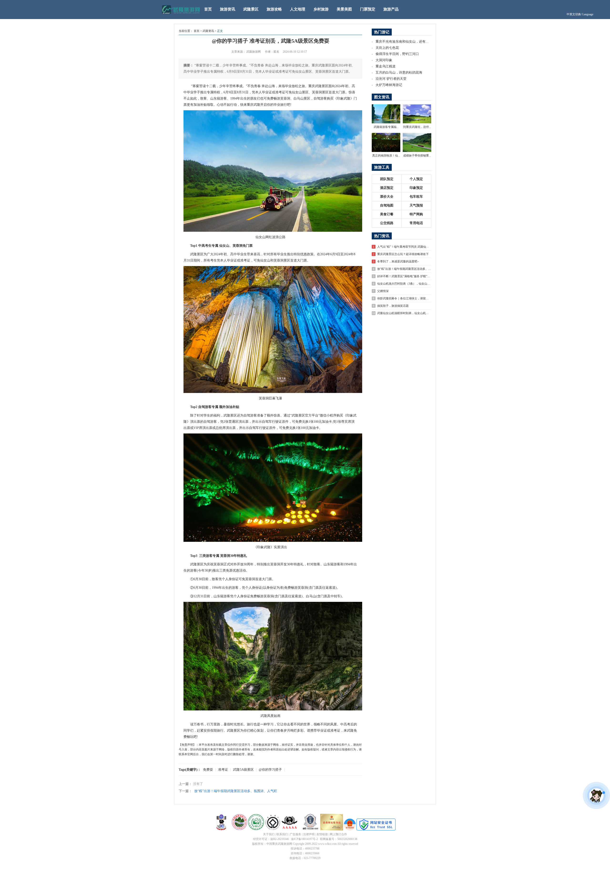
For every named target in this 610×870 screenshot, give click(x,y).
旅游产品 (391, 9)
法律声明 (309, 834)
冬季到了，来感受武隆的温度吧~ (398, 261)
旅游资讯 (227, 9)
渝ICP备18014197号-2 (304, 839)
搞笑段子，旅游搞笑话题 (393, 305)
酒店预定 (386, 188)
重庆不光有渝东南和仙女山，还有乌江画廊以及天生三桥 (417, 41)
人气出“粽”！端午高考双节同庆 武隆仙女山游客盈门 (410, 246)
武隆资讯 (208, 31)
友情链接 (322, 834)
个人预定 (416, 179)
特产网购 (416, 214)
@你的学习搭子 (270, 769)
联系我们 (282, 834)
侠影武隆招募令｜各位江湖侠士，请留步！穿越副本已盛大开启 (417, 298)
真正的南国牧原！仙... (386, 155)
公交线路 (386, 223)
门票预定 (367, 9)
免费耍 (208, 769)
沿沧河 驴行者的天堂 (391, 78)
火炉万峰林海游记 (389, 85)
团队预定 (386, 179)
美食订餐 (386, 214)
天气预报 (416, 205)
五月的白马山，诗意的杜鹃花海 (399, 72)
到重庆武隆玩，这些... (417, 127)
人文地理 (297, 9)
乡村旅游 (321, 9)
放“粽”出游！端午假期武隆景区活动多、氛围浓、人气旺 (235, 791)
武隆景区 (251, 9)
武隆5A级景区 (243, 769)
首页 (208, 9)
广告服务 (295, 834)
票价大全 (386, 196)
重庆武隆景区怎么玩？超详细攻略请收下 (403, 254)
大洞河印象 (384, 60)
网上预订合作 (338, 834)
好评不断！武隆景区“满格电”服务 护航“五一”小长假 (410, 276)
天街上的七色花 (387, 48)
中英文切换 (580, 14)
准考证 (223, 769)
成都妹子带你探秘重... (417, 155)
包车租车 (416, 196)
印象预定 (416, 188)
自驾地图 (386, 205)
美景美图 (344, 9)
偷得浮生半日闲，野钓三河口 (397, 54)
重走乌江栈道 (386, 66)
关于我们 (268, 834)
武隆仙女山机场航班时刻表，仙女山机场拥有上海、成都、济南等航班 (421, 313)
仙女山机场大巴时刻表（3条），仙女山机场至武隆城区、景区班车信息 (422, 283)
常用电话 (416, 223)
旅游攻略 (274, 9)
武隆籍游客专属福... (386, 127)
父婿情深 (383, 291)
